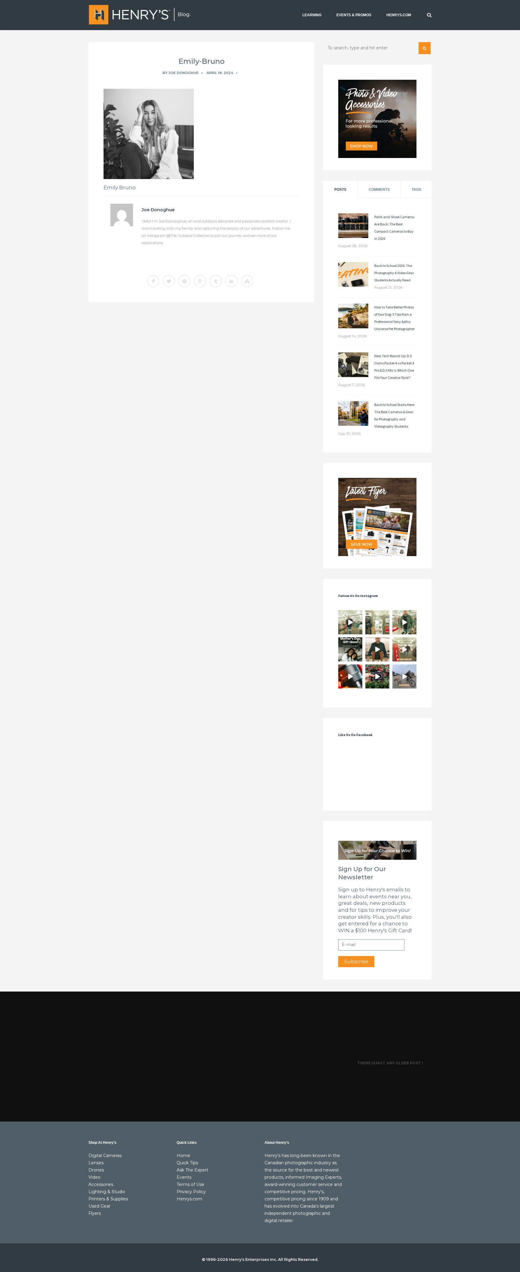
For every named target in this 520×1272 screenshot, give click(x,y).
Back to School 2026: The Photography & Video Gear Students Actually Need (394, 272)
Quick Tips (187, 1162)
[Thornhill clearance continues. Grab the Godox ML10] (404, 622)
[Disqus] (201, 389)
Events (184, 1177)
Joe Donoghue (184, 73)
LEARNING (311, 15)
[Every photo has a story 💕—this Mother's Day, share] (350, 649)
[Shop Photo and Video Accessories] (377, 119)
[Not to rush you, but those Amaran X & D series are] (377, 622)
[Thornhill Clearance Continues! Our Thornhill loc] (350, 622)
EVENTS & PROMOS (353, 15)
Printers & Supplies (108, 1199)
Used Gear (99, 1206)
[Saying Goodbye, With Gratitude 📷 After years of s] (404, 649)
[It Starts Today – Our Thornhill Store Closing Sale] (377, 649)
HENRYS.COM (398, 15)
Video (94, 1177)
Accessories (100, 1184)
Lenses (96, 1162)
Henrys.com (189, 1199)
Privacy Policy (191, 1191)
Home (183, 1155)
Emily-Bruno (201, 61)
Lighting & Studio (106, 1191)
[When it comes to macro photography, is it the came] (350, 676)
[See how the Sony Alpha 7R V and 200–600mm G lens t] (377, 676)
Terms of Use (190, 1184)
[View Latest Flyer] (377, 517)
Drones (96, 1170)
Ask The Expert (192, 1170)
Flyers (94, 1213)
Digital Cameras (105, 1155)
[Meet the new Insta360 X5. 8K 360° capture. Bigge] (404, 676)
